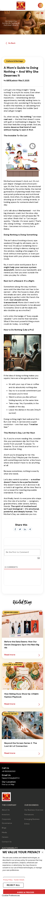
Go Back (11, 43)
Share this (21, 524)
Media (4, 832)
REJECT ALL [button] (13, 885)
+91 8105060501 (8, 771)
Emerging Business (32, 819)
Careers (5, 837)
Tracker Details (19, 880)
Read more (9, 654)
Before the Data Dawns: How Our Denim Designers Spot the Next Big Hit (21, 644)
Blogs (4, 828)
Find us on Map (8, 784)
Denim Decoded (11, 612)
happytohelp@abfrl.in (11, 778)
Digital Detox (10, 714)
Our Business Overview (33, 810)
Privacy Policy (7, 880)
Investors (6, 814)
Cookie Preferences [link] (11, 895)
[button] (42, 852)
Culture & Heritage (13, 664)
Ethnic (27, 824)
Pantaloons (29, 814)
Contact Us (7, 842)
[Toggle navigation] (40, 5)
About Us (6, 810)
